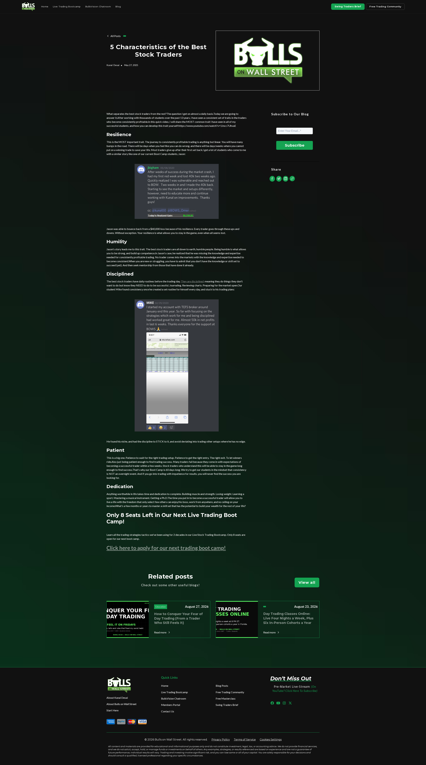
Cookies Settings (271, 739)
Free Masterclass (225, 698)
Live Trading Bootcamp (67, 6)
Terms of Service (245, 739)
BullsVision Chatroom (98, 6)
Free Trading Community (385, 6)
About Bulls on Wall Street (121, 704)
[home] (28, 6)
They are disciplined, (192, 281)
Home (44, 6)
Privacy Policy (221, 739)
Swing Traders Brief (348, 6)
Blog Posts (222, 685)
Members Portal (170, 704)
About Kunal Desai (117, 697)
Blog (118, 6)
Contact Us (167, 711)
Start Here (112, 710)
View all (307, 582)
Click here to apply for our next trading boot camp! (166, 548)
